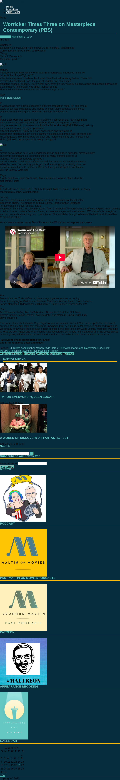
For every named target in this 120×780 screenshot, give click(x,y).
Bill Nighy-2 (15, 348)
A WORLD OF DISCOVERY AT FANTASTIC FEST (34, 437)
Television (5, 36)
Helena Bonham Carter (71, 348)
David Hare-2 (51, 348)
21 (19, 765)
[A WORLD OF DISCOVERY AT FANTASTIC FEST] (23, 431)
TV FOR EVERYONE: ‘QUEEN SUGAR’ (27, 396)
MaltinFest (12, 9)
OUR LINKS (13, 12)
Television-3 (17, 350)
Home (9, 6)
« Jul (2, 775)
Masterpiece (91, 348)
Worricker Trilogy (49, 350)
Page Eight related (10, 97)
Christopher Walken (33, 348)
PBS (7, 350)
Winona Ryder (32, 350)
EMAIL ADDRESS (9, 463)
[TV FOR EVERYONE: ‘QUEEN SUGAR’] (23, 390)
